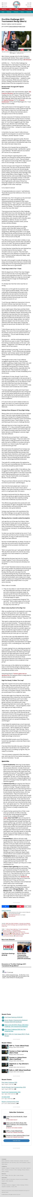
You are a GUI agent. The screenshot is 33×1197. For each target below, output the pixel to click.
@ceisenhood (12, 916)
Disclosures (16, 1160)
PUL (12, 1175)
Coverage (13, 1168)
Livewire (7, 1171)
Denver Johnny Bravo (8, 931)
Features (3, 1168)
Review (27, 1169)
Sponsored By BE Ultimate (21, 924)
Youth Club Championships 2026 (11, 1092)
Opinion (28, 1168)
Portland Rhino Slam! (19, 934)
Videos (22, 11)
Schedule (5, 3)
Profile (15, 1169)
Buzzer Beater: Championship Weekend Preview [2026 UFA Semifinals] (16, 1021)
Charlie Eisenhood (13, 26)
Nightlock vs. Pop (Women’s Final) (19, 1064)
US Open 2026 (6, 1097)
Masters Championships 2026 (10, 1101)
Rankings (9, 11)
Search (28, 6)
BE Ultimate (27, 60)
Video (3, 1171)
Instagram (14, 1185)
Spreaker (8, 1186)
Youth (23, 9)
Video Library (4, 1164)
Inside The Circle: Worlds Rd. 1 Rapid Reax (16, 1117)
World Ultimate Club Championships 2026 (14, 1087)
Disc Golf (5, 6)
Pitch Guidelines (23, 1162)
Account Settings (23, 1179)
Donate (21, 1160)
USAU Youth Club (11, 1093)
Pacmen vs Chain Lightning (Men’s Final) (18, 1052)
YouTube (4, 1185)
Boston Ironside (7, 930)
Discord (5, 5)
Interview (17, 1168)
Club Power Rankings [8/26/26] (13, 1017)
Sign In (28, 3)
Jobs (18, 1162)
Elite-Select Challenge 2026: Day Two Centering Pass (15, 1030)
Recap (23, 26)
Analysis (8, 1168)
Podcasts (16, 11)
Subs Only (29, 11)
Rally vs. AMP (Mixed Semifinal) (20, 1070)
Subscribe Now (16, 1140)
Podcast (6, 1169)
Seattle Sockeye (9, 100)
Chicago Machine (16, 930)
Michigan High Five (15, 933)
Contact (11, 1160)
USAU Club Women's (21, 1067)
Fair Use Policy (13, 1162)
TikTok (26, 1185)
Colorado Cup (22, 923)
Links (21, 1168)
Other (3, 1169)
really (5, 818)
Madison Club (25, 877)
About (3, 1160)
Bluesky (22, 1185)
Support (3, 1181)
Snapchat (4, 1186)
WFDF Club (11, 1089)
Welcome (4, 1179)
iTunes (12, 1186)
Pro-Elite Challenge (10, 924)
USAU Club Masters (12, 1103)
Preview (11, 1169)
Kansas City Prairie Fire (20, 931)
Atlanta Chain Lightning (12, 929)
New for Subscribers (11, 1179)
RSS (16, 1186)
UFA (9, 1175)
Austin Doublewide (23, 929)
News (3, 11)
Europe (29, 9)
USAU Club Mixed (20, 1047)
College (16, 9)
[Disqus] (16, 989)
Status (28, 1162)
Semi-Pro (4, 9)
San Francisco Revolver (8, 935)
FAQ (7, 1181)
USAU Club (8, 923)
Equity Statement (5, 1162)
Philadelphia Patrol (7, 934)
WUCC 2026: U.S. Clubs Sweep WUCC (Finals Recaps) (17, 1035)
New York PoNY (25, 933)
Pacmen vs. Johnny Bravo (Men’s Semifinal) (18, 1058)
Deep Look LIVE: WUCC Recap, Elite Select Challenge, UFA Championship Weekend (16, 1025)
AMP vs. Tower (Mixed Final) (19, 1046)
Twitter (18, 1185)
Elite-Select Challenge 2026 (9, 1082)
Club (10, 9)
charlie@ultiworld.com (14, 914)
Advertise (7, 1160)
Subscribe (28, 5)
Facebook (9, 1185)
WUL (15, 1175)
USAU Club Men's (15, 923)
